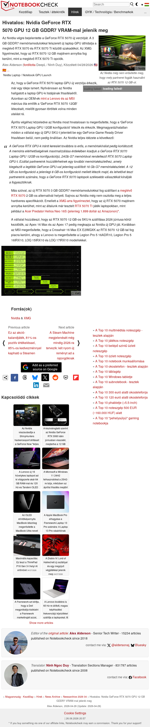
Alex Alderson (80, 633)
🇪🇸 (4, 70)
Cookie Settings (75, 713)
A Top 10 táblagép (108, 371)
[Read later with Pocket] (65, 377)
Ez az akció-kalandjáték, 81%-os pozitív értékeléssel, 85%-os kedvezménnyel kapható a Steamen (24, 342)
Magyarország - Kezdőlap (19, 696)
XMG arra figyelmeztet (74, 200)
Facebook (139, 677)
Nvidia (15, 318)
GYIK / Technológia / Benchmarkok (109, 12)
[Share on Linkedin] (36, 385)
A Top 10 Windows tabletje (113, 376)
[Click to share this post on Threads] (24, 377)
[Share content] (5, 377)
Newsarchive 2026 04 (75, 696)
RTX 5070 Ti (84, 206)
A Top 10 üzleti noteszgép (113, 356)
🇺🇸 (96, 64)
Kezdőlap (25, 12)
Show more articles (41, 623)
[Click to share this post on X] (45, 377)
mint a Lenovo (50, 98)
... (145, 12)
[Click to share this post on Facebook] (14, 377)
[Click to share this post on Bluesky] (35, 377)
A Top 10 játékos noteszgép (114, 340)
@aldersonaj (120, 645)
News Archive (52, 696)
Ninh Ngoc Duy (57, 665)
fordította (30, 64)
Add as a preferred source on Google (45, 367)
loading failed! (92, 89)
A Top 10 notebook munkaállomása (119, 361)
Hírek (75, 12)
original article (58, 633)
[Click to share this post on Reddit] (55, 377)
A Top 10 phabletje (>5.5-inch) (116, 402)
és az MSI (68, 98)
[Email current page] (46, 385)
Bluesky (140, 645)
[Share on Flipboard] (75, 377)
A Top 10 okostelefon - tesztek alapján (121, 366)
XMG (27, 318)
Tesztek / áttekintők (52, 12)
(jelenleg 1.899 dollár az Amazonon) (93, 211)
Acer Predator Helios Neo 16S (46, 211)
